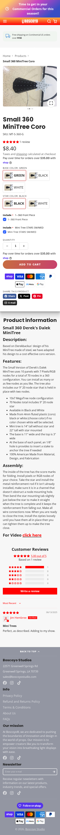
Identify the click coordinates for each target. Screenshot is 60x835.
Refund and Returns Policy (21, 701)
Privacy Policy (12, 696)
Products (20, 56)
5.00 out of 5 (38, 556)
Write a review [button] (30, 591)
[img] (11, 613)
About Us (9, 713)
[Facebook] (5, 683)
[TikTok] (19, 683)
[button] (11, 142)
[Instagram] (12, 683)
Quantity (9, 239)
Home (6, 56)
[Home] (30, 21)
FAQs (6, 719)
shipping (21, 154)
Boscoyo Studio (35, 829)
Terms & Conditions (17, 707)
